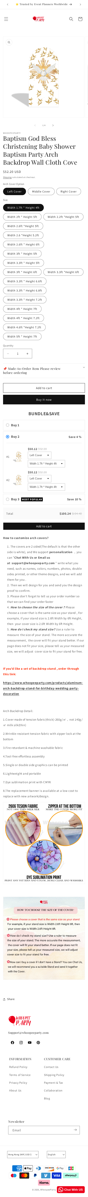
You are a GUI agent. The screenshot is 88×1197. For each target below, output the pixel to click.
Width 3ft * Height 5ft (22, 253)
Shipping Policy (54, 1075)
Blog (47, 1098)
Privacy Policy (18, 1082)
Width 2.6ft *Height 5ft (23, 226)
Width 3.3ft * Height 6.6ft (24, 281)
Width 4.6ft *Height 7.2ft (24, 327)
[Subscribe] (75, 1130)
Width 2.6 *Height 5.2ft (23, 235)
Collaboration (53, 1090)
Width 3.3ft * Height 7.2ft (24, 300)
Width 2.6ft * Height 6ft (23, 244)
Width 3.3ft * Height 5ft (23, 263)
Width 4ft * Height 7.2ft (23, 318)
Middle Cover (41, 191)
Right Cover (69, 191)
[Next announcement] (80, 4)
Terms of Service (20, 1075)
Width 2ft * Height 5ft (22, 217)
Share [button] (11, 999)
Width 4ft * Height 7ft (22, 309)
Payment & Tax (53, 1082)
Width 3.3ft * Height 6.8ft (24, 290)
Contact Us (51, 1067)
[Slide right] (53, 125)
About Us (15, 1090)
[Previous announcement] (7, 4)
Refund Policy (18, 1067)
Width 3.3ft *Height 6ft (63, 272)
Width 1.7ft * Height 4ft (23, 207)
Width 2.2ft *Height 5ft (63, 217)
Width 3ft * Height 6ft (22, 272)
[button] (6, 19)
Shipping (7, 177)
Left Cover (14, 191)
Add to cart (44, 526)
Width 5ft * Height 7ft (22, 336)
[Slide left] (34, 125)
